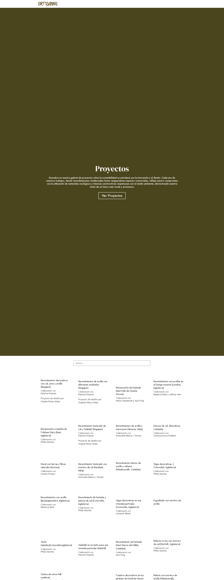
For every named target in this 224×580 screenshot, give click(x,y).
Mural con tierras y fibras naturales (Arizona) (53, 465)
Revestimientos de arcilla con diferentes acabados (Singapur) (92, 385)
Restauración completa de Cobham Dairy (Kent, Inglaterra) (54, 432)
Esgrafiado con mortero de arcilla (167, 502)
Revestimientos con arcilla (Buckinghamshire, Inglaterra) (55, 499)
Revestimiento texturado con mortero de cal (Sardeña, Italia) (92, 467)
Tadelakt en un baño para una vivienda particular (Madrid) (93, 546)
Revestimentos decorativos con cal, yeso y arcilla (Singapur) (54, 384)
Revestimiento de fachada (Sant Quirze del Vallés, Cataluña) (129, 545)
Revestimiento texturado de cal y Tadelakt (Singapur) (92, 427)
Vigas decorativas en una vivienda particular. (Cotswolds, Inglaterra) (128, 504)
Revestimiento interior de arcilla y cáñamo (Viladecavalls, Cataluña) (128, 466)
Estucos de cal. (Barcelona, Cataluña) (167, 427)
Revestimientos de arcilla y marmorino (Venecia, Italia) (129, 427)
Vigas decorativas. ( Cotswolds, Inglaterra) (164, 465)
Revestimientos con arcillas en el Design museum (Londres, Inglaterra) (168, 385)
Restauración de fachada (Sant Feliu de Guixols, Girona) (128, 391)
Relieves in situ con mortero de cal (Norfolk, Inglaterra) (167, 542)
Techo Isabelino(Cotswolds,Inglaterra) (56, 543)
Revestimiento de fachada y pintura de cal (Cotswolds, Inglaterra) (92, 501)
